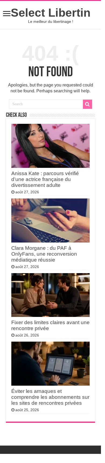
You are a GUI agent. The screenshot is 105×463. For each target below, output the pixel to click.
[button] (6, 14)
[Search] (87, 104)
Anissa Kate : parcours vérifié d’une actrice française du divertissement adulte (45, 179)
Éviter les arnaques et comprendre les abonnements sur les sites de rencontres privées (50, 397)
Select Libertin (50, 12)
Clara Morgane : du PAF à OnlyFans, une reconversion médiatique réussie (44, 254)
